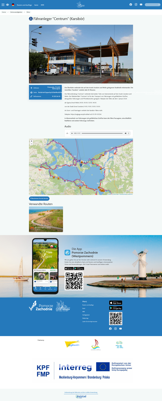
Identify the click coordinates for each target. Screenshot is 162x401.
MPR (42, 5)
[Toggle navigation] (3, 5)
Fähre (28, 12)
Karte (36, 5)
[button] (81, 165)
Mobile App (85, 318)
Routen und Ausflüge (24, 5)
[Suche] (159, 4)
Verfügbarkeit (86, 315)
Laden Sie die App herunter (89, 321)
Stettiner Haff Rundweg (43, 228)
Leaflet (109, 194)
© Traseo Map (115, 194)
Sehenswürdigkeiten (16, 12)
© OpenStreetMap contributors (126, 194)
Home (4, 12)
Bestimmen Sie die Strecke (40, 198)
